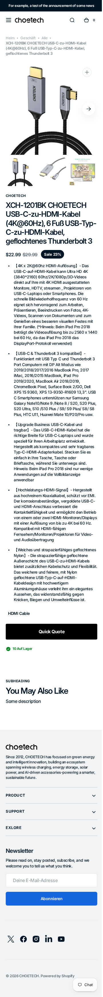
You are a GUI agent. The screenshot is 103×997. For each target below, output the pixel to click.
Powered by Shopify (58, 981)
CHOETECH (29, 981)
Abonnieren (49, 904)
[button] (8, 20)
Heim (10, 38)
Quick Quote (49, 637)
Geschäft (28, 38)
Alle (44, 38)
